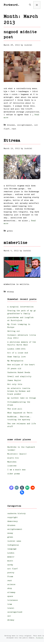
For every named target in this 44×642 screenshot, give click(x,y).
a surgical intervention (20, 307)
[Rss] (22, 492)
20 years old (14, 368)
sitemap (11, 592)
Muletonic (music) (17, 454)
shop (9, 588)
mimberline (15, 242)
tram (9, 604)
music (10, 561)
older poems (13, 473)
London (10, 553)
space (10, 596)
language (11, 549)
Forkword (39, 637)
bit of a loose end (17, 353)
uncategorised (14, 612)
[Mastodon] (11, 487)
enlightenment (24, 125)
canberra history (16, 513)
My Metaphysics (15, 360)
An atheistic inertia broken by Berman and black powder (18, 391)
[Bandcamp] (16, 487)
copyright (12, 517)
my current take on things (21, 398)
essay (10, 533)
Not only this (14, 384)
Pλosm (10, 576)
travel (10, 608)
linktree (11, 466)
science (11, 584)
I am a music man (16, 469)
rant (14, 129)
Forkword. (11, 5)
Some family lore (16, 356)
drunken (11, 125)
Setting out (13, 331)
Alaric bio (13, 458)
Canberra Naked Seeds (18, 372)
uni (9, 616)
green (10, 231)
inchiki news (14, 541)
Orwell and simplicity (19, 376)
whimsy (10, 291)
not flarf (12, 568)
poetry (10, 572)
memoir (10, 557)
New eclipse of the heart (21, 364)
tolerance (12, 600)
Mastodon (11, 462)
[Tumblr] (22, 487)
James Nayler (14, 380)
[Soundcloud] (32, 487)
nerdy (10, 565)
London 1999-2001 (16, 349)
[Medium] (27, 487)
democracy (12, 521)
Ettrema (12, 140)
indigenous (13, 545)
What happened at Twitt (19, 413)
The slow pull (14, 409)
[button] (30, 5)
